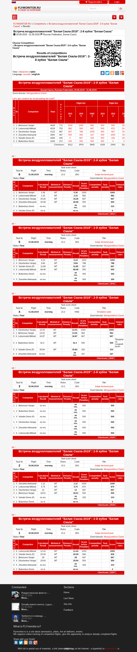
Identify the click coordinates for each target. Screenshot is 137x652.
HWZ (92, 114)
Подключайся (94, 2)
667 (124, 125)
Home (66, 592)
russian (26, 74)
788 (81, 132)
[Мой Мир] (117, 73)
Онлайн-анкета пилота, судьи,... (37, 604)
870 (113, 128)
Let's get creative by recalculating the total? (34, 98)
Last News (69, 598)
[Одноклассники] (112, 73)
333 (124, 135)
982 (70, 128)
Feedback (68, 610)
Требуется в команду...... (34, 616)
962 (92, 125)
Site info (68, 604)
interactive (24, 72)
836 (124, 138)
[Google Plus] (122, 73)
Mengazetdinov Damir (37, 93)
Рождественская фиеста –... (35, 593)
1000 (70, 125)
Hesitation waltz (104, 312)
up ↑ (14, 156)
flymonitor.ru (111, 648)
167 (92, 135)
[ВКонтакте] (103, 73)
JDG (70, 114)
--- (15, 17)
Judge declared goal (104, 174)
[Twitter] (107, 73)
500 (102, 125)
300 (81, 135)
